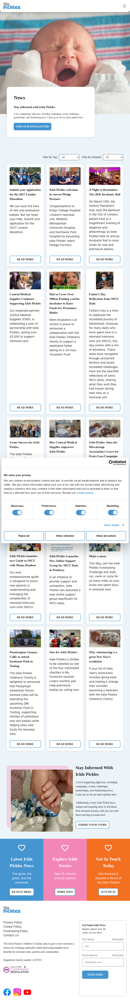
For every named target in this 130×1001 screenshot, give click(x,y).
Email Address (103, 955)
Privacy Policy (12, 922)
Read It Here (21, 891)
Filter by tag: (50, 157)
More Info (65, 891)
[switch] (49, 512)
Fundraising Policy (15, 931)
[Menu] (124, 6)
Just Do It (108, 891)
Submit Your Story (92, 824)
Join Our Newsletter (32, 126)
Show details (112, 525)
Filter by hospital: (91, 157)
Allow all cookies (106, 535)
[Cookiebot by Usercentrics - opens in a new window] (111, 462)
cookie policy (85, 492)
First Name (103, 939)
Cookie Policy (12, 926)
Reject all (23, 535)
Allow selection (65, 535)
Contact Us (11, 935)
